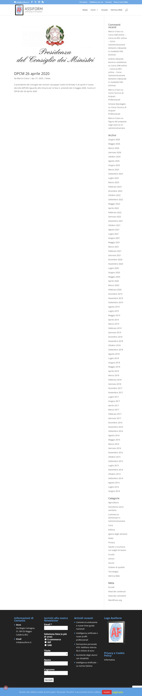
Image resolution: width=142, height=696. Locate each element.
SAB (49, 645)
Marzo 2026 (113, 148)
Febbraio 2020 (114, 289)
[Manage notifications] (6, 687)
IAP (49, 642)
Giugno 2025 (114, 165)
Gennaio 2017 (114, 418)
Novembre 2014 (115, 469)
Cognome (49, 669)
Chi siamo (83, 2)
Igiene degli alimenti (117, 534)
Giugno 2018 (114, 362)
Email (48, 624)
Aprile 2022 (113, 208)
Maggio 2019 (114, 315)
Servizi (111, 558)
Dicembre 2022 (115, 191)
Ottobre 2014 (114, 474)
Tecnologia (113, 571)
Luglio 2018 (113, 358)
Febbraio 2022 (114, 212)
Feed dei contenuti (117, 591)
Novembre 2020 (115, 263)
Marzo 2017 (113, 409)
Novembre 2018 (115, 341)
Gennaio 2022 (114, 216)
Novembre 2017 (115, 392)
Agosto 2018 (114, 354)
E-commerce (54, 639)
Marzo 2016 (113, 444)
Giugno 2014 (114, 491)
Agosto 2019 (114, 306)
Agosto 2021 (114, 229)
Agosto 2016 (114, 435)
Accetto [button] (107, 692)
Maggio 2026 (114, 143)
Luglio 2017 (113, 396)
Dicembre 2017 (115, 388)
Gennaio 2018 (114, 384)
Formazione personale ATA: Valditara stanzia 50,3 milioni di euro (86, 647)
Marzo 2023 (113, 182)
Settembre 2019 (115, 302)
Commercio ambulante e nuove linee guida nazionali (86, 625)
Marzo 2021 (113, 246)
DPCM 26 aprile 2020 (32, 73)
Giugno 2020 (114, 272)
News (85, 10)
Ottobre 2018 (114, 345)
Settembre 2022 (115, 199)
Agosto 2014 (114, 482)
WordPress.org (115, 600)
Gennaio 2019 (114, 332)
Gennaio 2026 (114, 152)
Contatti (108, 2)
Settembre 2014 (115, 478)
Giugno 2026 (114, 139)
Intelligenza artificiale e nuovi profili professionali (87, 636)
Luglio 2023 (113, 178)
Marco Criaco (23, 78)
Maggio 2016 (114, 439)
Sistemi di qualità (116, 567)
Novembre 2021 (115, 221)
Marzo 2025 (113, 169)
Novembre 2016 (115, 427)
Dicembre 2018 (115, 336)
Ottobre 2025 (114, 156)
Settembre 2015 (115, 461)
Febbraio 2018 (114, 379)
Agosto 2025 (114, 161)
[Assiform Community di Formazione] (116, 643)
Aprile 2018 (113, 371)
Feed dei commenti (117, 595)
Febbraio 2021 (114, 251)
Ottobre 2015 (114, 457)
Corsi (93, 10)
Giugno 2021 (114, 238)
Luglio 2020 (113, 268)
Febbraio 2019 (114, 328)
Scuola (104, 10)
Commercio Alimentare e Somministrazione (116, 517)
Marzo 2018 (113, 375)
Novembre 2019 (115, 298)
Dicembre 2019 (115, 294)
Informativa (109, 659)
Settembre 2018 (115, 349)
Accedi (111, 587)
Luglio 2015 (113, 465)
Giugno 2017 (114, 401)
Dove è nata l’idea (121, 2)
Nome (47, 660)
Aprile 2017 (113, 405)
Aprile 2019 (113, 319)
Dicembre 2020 (115, 259)
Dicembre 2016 (115, 422)
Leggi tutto (117, 692)
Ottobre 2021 (114, 225)
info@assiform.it (23, 642)
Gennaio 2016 (114, 448)
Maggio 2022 (114, 203)
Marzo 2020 (113, 285)
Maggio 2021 (114, 242)
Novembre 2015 (115, 452)
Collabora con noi (96, 2)
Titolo (47, 650)
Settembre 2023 (115, 173)
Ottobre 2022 (114, 195)
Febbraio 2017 (114, 414)
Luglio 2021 (113, 234)
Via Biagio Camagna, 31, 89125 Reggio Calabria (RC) (25, 631)
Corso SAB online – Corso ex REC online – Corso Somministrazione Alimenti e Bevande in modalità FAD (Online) (117, 44)
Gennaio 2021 (114, 255)
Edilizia (111, 529)
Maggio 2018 (114, 366)
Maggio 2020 (114, 276)
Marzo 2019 (113, 324)
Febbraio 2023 (114, 186)
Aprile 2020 (113, 281)
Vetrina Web (116, 10)
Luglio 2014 (113, 487)
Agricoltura (113, 502)
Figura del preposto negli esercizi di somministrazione (117, 125)
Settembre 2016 (115, 431)
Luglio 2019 (113, 311)
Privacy (111, 542)
